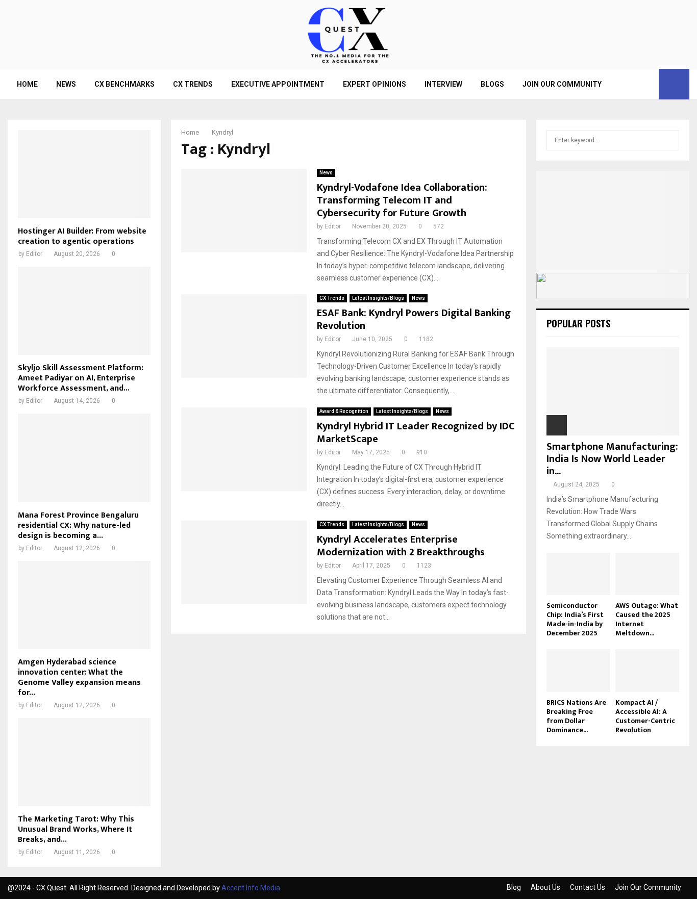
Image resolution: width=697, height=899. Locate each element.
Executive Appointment (278, 84)
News (66, 84)
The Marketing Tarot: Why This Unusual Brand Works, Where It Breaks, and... (76, 829)
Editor (333, 226)
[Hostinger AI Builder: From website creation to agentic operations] (84, 174)
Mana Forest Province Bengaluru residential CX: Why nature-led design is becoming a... (78, 525)
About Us (545, 887)
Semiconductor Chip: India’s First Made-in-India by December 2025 (575, 619)
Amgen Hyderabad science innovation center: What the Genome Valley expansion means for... (79, 677)
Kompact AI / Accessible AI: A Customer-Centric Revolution (645, 716)
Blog (514, 887)
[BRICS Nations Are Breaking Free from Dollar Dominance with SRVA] (578, 670)
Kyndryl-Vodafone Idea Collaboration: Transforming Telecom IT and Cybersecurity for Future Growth (402, 200)
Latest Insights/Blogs (378, 298)
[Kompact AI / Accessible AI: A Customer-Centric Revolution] (647, 670)
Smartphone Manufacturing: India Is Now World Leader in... (612, 459)
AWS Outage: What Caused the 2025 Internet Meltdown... (646, 619)
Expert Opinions (374, 84)
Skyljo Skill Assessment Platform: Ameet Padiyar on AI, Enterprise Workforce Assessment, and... (80, 378)
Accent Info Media (250, 888)
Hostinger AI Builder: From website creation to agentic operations (82, 236)
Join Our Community (562, 84)
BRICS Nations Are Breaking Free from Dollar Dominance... (576, 716)
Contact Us (587, 887)
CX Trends (193, 84)
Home (27, 84)
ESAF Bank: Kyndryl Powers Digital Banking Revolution (414, 319)
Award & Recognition (343, 411)
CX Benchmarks (124, 84)
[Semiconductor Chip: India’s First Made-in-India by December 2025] (578, 574)
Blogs (492, 84)
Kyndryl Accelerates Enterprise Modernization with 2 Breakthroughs (401, 546)
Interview (443, 84)
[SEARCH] (668, 140)
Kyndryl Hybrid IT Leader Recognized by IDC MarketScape (415, 433)
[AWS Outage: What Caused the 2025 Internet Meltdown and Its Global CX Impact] (647, 574)
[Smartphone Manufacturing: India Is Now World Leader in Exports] (612, 391)
